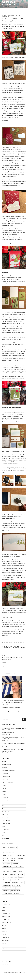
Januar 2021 (5, 910)
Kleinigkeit (5, 874)
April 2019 (4, 934)
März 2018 (4, 949)
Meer (4, 877)
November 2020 (6, 916)
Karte (20, 871)
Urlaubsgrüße (11, 888)
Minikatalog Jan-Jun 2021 (8, 800)
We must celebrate (18, 893)
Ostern (4, 809)
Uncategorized (5, 829)
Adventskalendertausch (9, 850)
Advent (6, 642)
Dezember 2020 (6, 913)
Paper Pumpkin (6, 812)
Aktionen (4, 767)
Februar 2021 (5, 907)
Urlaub (3, 832)
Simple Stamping (6, 820)
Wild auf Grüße (6, 896)
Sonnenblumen (6, 882)
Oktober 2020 (5, 919)
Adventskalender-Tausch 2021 (9, 732)
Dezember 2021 (6, 904)
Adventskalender (6, 764)
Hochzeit (4, 788)
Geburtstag (5, 779)
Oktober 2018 (5, 940)
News (3, 803)
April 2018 (4, 946)
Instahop (4, 791)
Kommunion (5, 797)
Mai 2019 (4, 931)
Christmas (7, 646)
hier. (14, 624)
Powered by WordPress (19, 972)
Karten (22, 642)
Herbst (4, 785)
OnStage (21, 877)
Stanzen (22, 882)
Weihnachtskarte (15, 890)
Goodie (15, 866)
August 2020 (5, 925)
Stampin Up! (15, 882)
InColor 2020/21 (7, 871)
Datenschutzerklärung (7, 961)
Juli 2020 (4, 928)
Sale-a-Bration (5, 814)
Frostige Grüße (6, 863)
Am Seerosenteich (20, 855)
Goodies (21, 866)
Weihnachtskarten (19, 647)
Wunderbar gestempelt (8, 3)
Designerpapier (14, 642)
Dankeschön (5, 773)
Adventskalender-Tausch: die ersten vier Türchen (14, 728)
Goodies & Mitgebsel (7, 782)
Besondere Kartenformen (8, 770)
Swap (3, 826)
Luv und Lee (21, 874)
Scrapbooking (5, 817)
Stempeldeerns (6, 823)
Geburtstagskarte (7, 866)
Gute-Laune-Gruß (7, 869)
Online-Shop (5, 806)
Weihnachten (8, 644)
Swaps (18, 885)
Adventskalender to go (8, 852)
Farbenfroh (13, 861)
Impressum (5, 964)
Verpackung (5, 835)
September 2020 (6, 922)
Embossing (20, 858)
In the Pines (15, 646)
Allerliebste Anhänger (8, 855)
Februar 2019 (5, 937)
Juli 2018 (4, 943)
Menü (14, 10)
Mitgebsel (10, 877)
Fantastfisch (6, 861)
